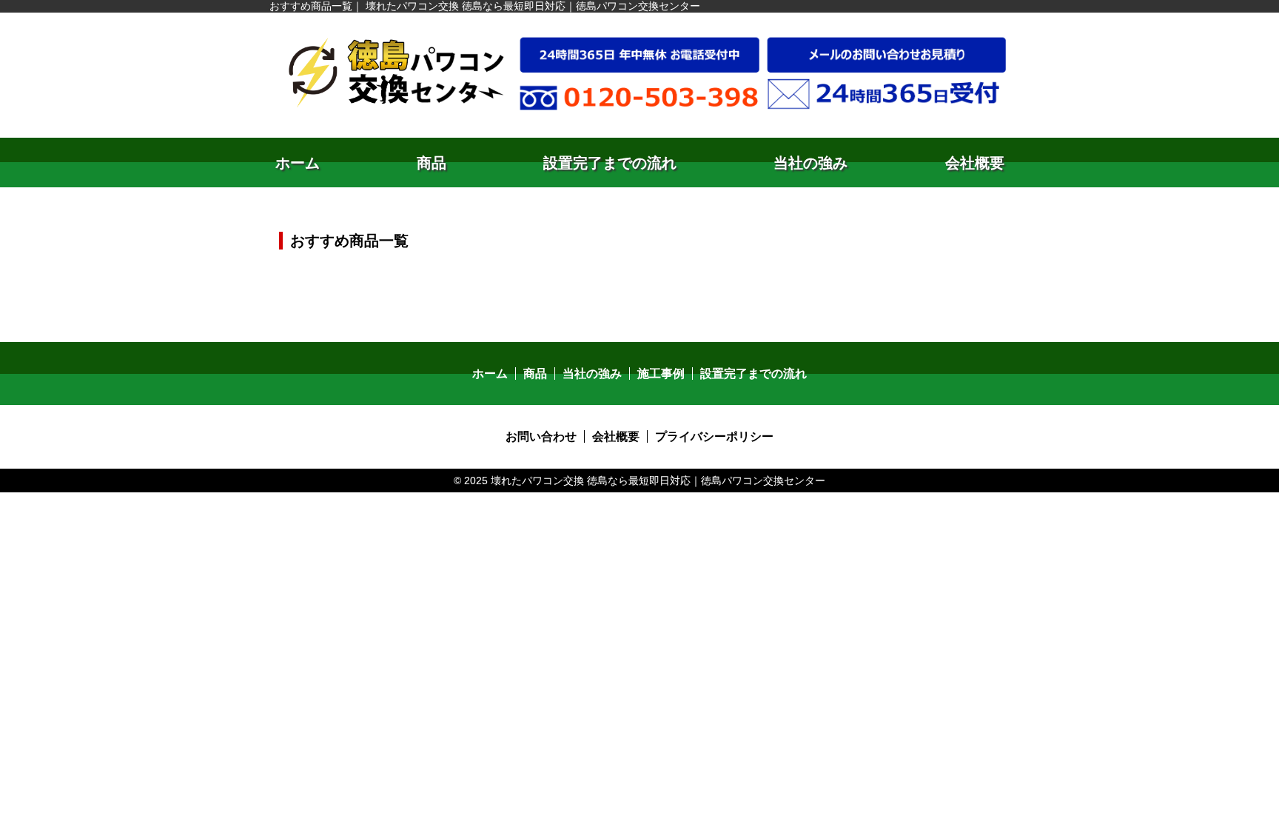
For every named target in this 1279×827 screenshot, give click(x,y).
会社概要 (974, 163)
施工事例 (661, 373)
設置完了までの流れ (610, 163)
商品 (431, 163)
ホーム (297, 163)
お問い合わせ (541, 436)
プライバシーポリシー (714, 436)
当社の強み (810, 163)
